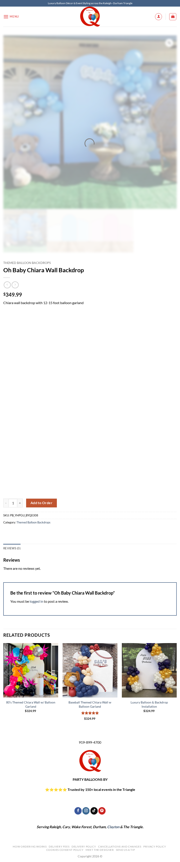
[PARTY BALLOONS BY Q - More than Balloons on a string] (90, 17)
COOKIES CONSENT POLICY (64, 849)
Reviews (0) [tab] (12, 548)
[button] (11, 16)
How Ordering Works (30, 846)
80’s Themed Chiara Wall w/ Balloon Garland (30, 704)
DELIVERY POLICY (84, 846)
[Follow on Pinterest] (102, 811)
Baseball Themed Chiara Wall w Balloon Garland (89, 704)
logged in (36, 601)
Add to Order (42, 503)
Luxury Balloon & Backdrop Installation (149, 704)
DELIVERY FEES (59, 846)
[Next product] (7, 284)
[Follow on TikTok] (94, 811)
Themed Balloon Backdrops (27, 263)
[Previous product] (15, 284)
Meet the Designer (100, 849)
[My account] (158, 16)
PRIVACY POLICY (154, 846)
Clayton (113, 827)
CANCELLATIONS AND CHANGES (119, 846)
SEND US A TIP (125, 849)
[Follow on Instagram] (86, 811)
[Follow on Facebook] (78, 811)
